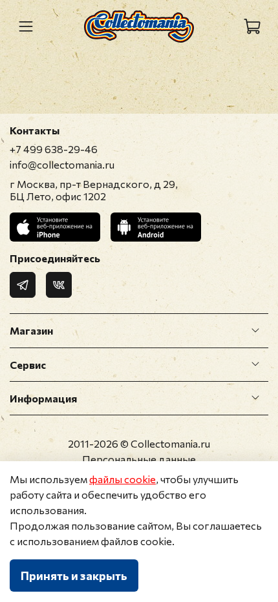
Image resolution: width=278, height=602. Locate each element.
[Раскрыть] (255, 331)
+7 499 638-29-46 (54, 149)
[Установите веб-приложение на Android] (156, 227)
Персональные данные (139, 459)
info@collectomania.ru (62, 164)
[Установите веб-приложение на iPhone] (55, 227)
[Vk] (59, 285)
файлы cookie (122, 479)
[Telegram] (23, 285)
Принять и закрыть (74, 575)
